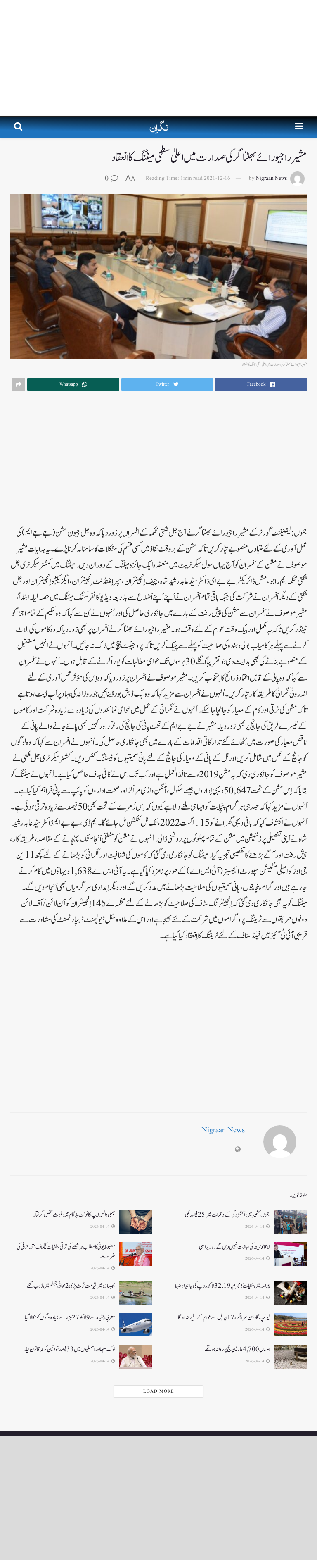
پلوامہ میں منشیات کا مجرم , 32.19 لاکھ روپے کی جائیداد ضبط (222, 1286)
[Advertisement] (158, 58)
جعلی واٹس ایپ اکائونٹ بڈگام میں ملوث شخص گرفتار (74, 1214)
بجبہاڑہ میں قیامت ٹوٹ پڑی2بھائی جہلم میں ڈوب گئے (71, 1286)
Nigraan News (271, 178)
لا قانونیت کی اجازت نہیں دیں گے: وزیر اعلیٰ (234, 1247)
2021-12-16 (217, 178)
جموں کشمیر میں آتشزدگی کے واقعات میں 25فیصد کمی (227, 1214)
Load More (158, 1391)
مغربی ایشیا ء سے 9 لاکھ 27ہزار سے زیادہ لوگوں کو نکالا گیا (70, 1317)
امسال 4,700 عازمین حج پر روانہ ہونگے (237, 1349)
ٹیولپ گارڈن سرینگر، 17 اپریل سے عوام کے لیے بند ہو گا (224, 1317)
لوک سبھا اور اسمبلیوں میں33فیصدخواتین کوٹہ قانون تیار (69, 1349)
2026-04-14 (255, 1226)
